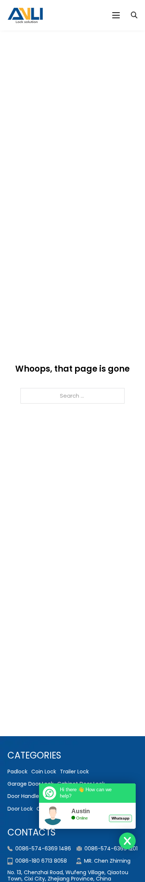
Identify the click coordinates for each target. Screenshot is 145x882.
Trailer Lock (74, 771)
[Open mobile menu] (116, 15)
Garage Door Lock (30, 784)
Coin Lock (43, 771)
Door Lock (20, 808)
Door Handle (23, 796)
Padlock (17, 771)
